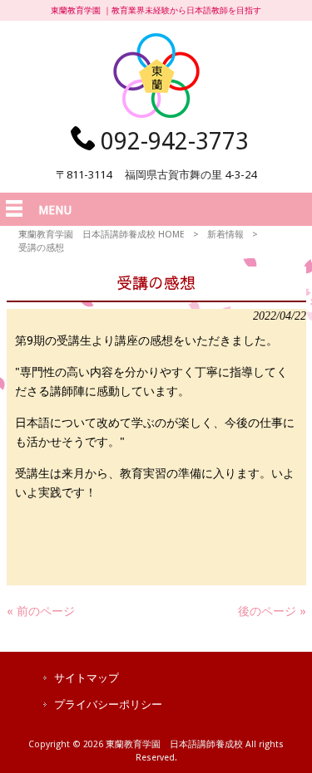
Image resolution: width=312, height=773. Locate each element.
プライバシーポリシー (108, 704)
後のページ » (272, 611)
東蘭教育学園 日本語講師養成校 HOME (101, 234)
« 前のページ (41, 611)
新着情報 (225, 234)
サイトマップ (86, 678)
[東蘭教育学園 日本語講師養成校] (156, 113)
